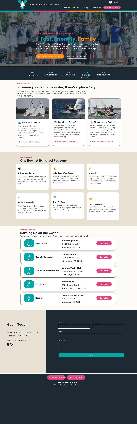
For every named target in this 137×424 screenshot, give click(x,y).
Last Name (96, 323)
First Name (62, 323)
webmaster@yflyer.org (16, 340)
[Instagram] (11, 344)
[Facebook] (8, 344)
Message (62, 340)
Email (60, 331)
